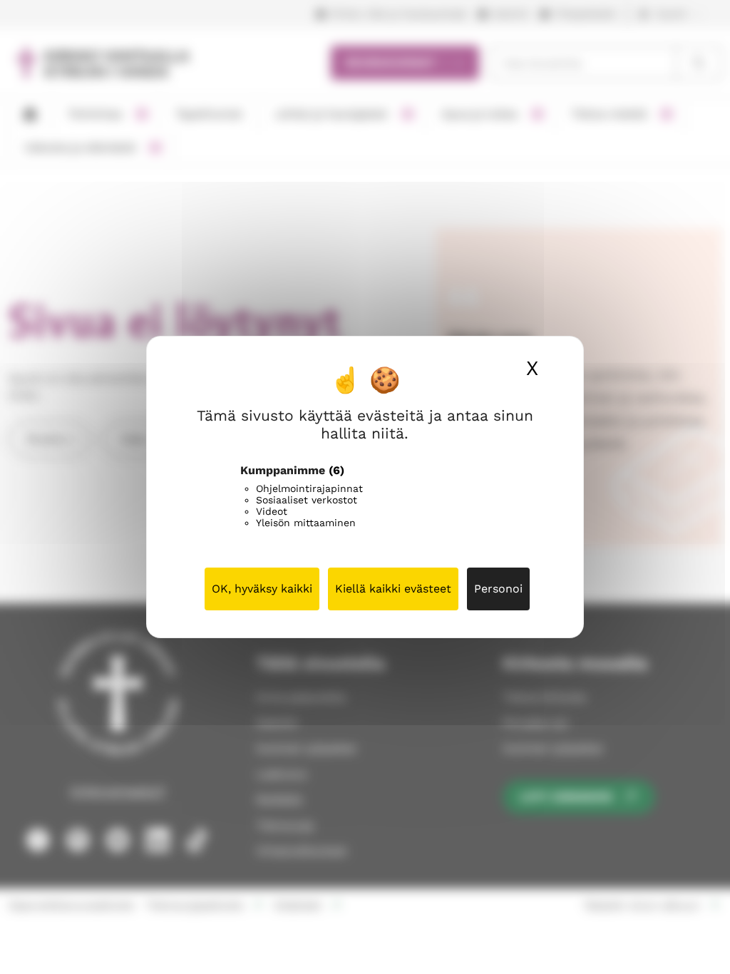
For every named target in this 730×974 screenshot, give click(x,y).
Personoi (498, 588)
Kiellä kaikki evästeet (393, 588)
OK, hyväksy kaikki (262, 588)
